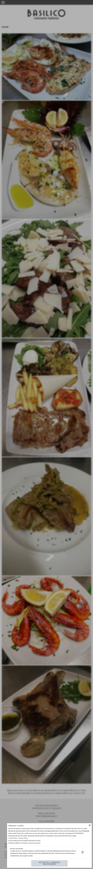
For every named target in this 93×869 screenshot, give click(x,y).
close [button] (89, 825)
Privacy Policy (23, 838)
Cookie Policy (12, 838)
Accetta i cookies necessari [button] (49, 863)
